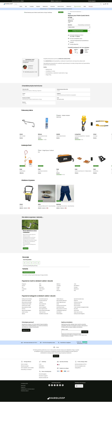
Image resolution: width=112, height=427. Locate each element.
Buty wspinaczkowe (43, 308)
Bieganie (38, 6)
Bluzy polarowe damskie (27, 302)
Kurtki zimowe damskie (26, 300)
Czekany (41, 302)
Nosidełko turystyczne (43, 313)
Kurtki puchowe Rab (78, 302)
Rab (22, 287)
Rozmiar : (70, 24)
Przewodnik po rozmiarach (84, 24)
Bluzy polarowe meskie (26, 307)
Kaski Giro (76, 300)
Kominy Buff (76, 310)
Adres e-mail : (64, 329)
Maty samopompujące (26, 310)
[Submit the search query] (100, 4)
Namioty (23, 308)
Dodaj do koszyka (77, 30)
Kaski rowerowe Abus (78, 312)
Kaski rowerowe (42, 312)
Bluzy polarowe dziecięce (62, 300)
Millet (40, 285)
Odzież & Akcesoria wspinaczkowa (75, 11)
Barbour (40, 290)
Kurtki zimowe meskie (26, 305)
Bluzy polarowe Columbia (62, 308)
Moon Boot (41, 287)
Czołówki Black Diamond (61, 310)
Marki (85, 6)
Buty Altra (76, 308)
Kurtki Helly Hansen (60, 307)
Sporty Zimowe (61, 6)
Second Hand (78, 6)
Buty (26, 6)
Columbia (58, 285)
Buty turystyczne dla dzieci (44, 310)
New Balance (76, 285)
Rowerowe (52, 6)
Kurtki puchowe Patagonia (79, 313)
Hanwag (75, 287)
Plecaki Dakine (59, 313)
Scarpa (58, 287)
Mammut (58, 290)
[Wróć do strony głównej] (69, 11)
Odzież (20, 6)
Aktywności (68, 6)
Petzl (69, 13)
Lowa (23, 290)
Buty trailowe (41, 305)
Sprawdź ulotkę (60, 99)
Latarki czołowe (25, 312)
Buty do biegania (42, 307)
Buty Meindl (59, 312)
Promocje (91, 6)
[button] (45, 32)
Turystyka (32, 6)
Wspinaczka (45, 6)
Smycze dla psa (77, 305)
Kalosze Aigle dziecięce (61, 302)
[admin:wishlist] (89, 31)
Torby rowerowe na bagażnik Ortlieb (81, 307)
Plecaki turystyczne (43, 300)
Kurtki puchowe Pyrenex (61, 305)
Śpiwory (23, 313)
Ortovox (23, 285)
